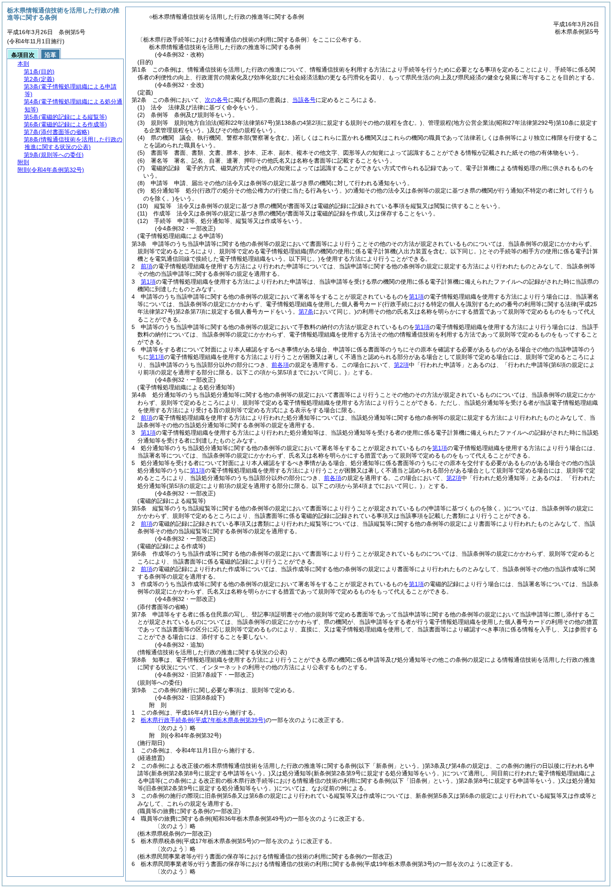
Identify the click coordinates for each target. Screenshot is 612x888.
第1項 (148, 281)
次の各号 (216, 99)
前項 (146, 266)
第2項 (401, 364)
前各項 (280, 364)
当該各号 (304, 99)
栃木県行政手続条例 (203, 720)
